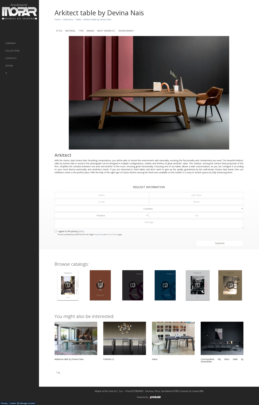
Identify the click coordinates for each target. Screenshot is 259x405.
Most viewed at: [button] (106, 30)
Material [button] (70, 30)
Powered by (143, 397)
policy (81, 231)
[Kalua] (173, 338)
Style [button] (59, 30)
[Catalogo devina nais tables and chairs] (132, 285)
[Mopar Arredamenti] (19, 11)
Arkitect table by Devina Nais (97, 19)
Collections (12, 50)
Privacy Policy (98, 234)
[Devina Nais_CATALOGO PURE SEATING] (230, 285)
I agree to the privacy (71, 231)
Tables (78, 19)
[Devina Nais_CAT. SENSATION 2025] (198, 285)
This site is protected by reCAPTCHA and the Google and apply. (90, 234)
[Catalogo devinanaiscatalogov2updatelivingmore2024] (100, 285)
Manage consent (27, 403)
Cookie (13, 403)
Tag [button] (58, 372)
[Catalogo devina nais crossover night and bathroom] (165, 285)
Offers (9, 65)
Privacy (4, 403)
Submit (220, 243)
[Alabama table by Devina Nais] (76, 338)
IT (6, 73)
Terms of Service (112, 234)
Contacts (10, 58)
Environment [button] (126, 30)
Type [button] (81, 30)
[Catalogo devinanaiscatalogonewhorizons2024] (68, 285)
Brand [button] (90, 30)
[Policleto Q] (124, 338)
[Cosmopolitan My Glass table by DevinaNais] (222, 338)
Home (58, 19)
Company (10, 43)
